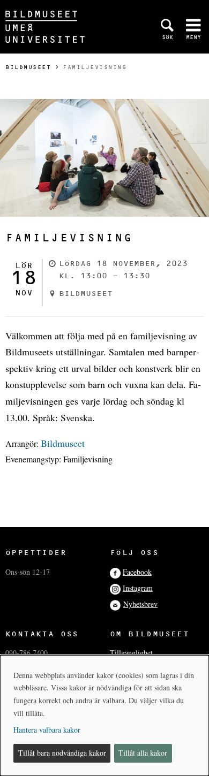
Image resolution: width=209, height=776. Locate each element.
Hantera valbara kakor (46, 730)
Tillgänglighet (131, 653)
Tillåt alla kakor (142, 753)
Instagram (138, 588)
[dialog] (104, 715)
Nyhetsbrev (140, 604)
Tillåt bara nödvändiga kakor (62, 753)
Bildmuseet (28, 67)
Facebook (137, 572)
